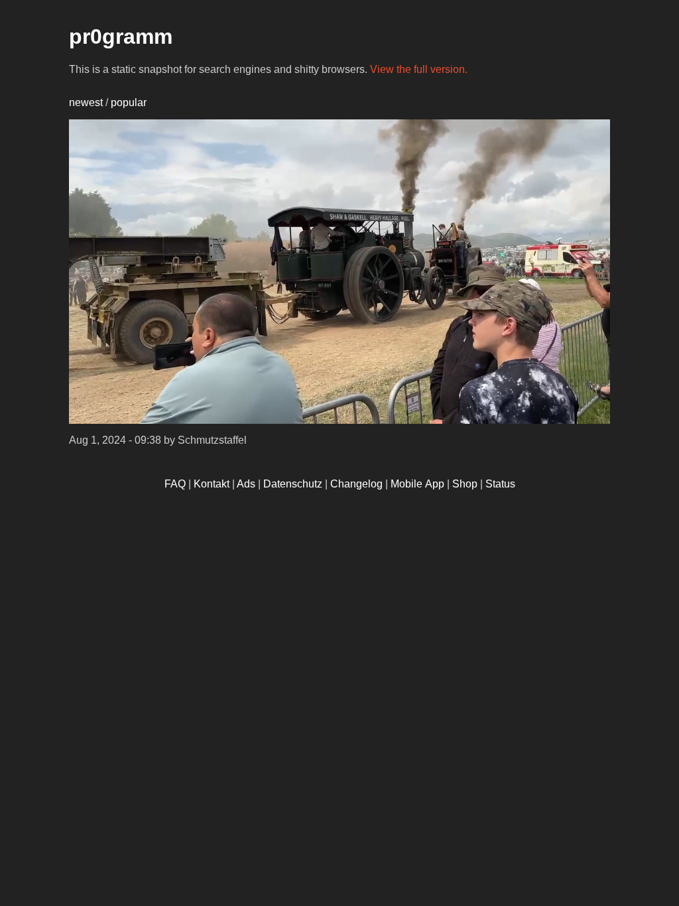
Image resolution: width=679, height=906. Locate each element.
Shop (464, 483)
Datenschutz (292, 483)
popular (129, 102)
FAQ (175, 483)
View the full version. (418, 69)
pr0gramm (120, 36)
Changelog (356, 483)
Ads (246, 483)
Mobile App (417, 483)
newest (86, 102)
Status (500, 483)
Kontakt (211, 483)
